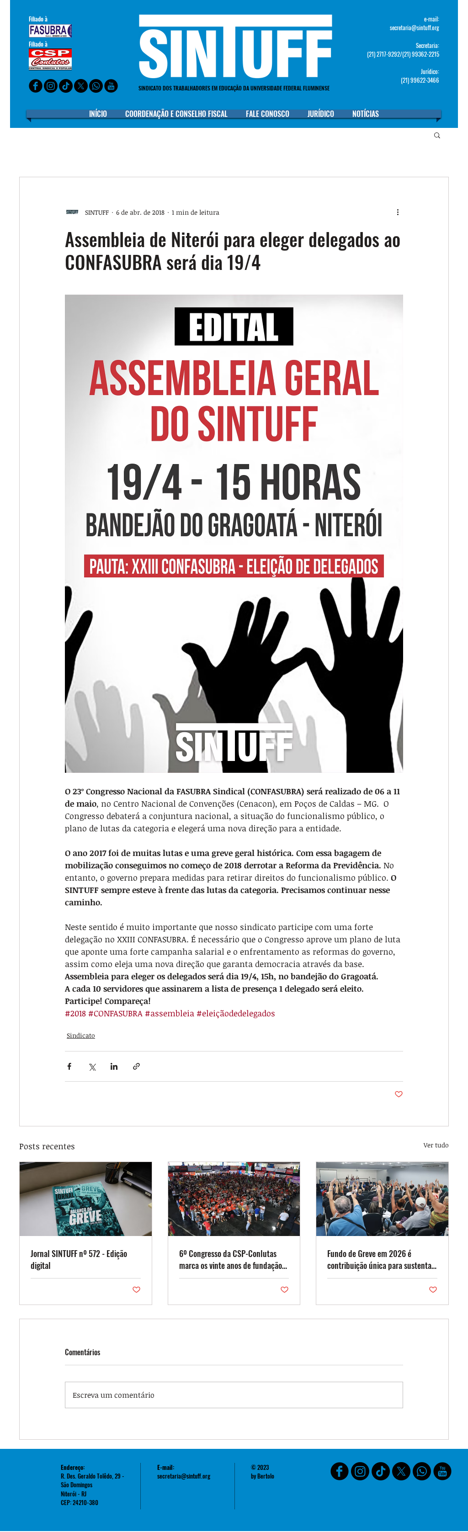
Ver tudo (436, 1145)
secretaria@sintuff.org (414, 27)
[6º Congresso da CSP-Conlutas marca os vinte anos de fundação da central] (234, 1199)
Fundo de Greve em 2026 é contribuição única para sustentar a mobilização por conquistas (380, 1259)
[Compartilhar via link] (136, 1066)
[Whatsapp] (96, 86)
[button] (437, 134)
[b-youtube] (111, 86)
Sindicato (81, 1035)
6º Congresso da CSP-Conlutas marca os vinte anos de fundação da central (230, 1259)
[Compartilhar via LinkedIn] (114, 1066)
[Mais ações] (397, 211)
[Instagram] (51, 86)
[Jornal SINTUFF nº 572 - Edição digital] (86, 1199)
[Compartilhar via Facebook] (69, 1066)
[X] (81, 86)
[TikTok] (381, 1471)
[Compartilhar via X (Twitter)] (91, 1066)
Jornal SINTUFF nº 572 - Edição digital (79, 1259)
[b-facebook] (36, 86)
